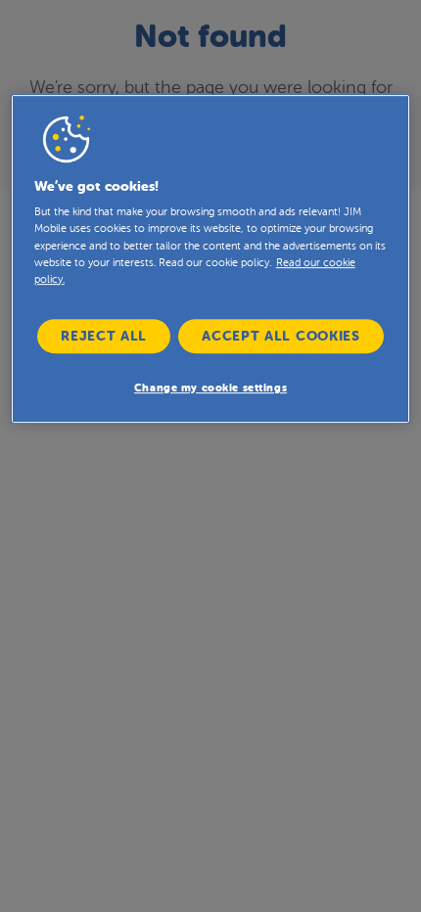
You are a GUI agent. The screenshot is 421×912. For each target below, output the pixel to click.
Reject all (104, 335)
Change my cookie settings (210, 388)
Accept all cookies (281, 335)
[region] (211, 259)
